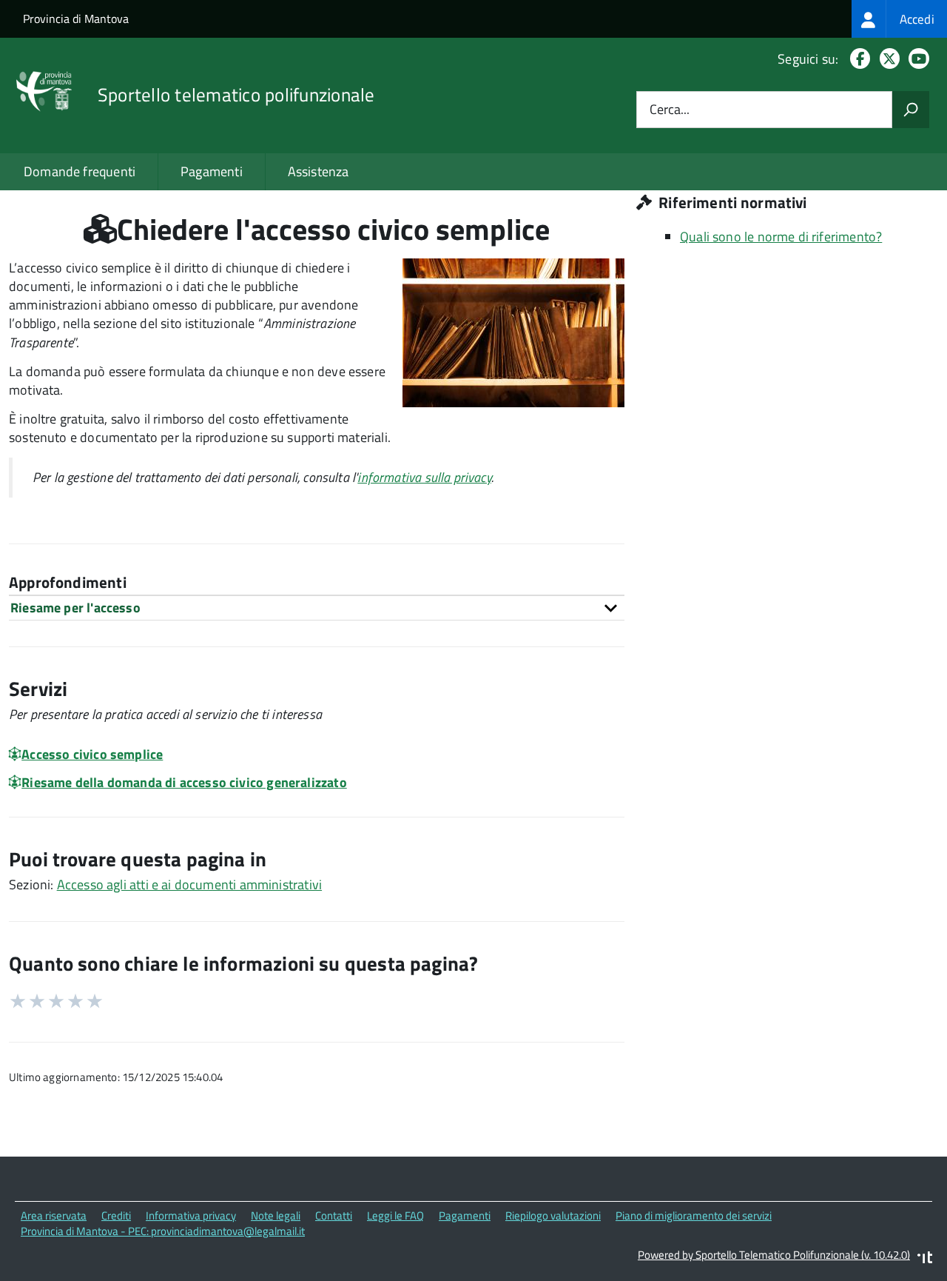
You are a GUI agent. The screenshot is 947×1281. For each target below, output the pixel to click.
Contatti (333, 1215)
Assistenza (318, 171)
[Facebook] (857, 59)
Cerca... (670, 110)
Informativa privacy (191, 1215)
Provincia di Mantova (76, 18)
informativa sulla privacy (424, 477)
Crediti (116, 1215)
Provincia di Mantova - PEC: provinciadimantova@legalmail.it (163, 1231)
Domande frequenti (79, 171)
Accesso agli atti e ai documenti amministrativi (189, 884)
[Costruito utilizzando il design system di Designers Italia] (924, 1259)
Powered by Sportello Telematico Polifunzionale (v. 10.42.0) (774, 1254)
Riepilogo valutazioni (553, 1215)
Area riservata (54, 1215)
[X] (887, 59)
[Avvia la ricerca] (910, 109)
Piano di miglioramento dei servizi (694, 1215)
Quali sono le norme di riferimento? (781, 237)
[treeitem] (899, 19)
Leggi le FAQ (395, 1215)
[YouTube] (916, 59)
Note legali (275, 1215)
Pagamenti (212, 171)
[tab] (316, 607)
